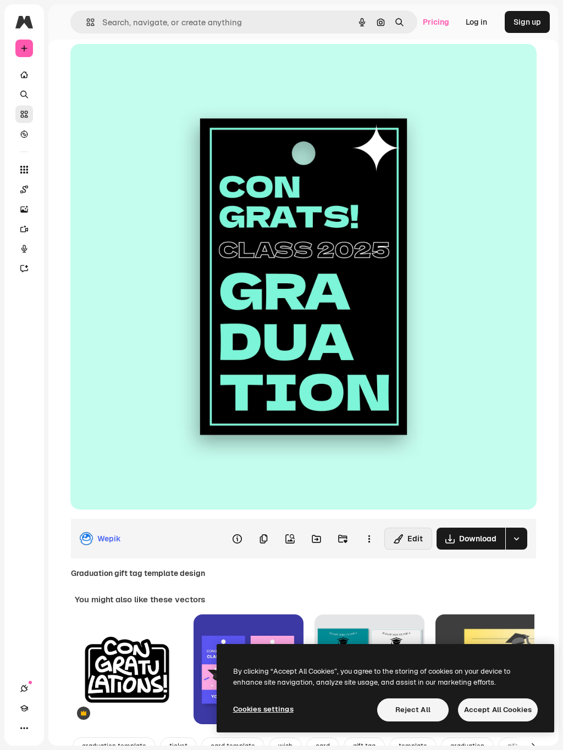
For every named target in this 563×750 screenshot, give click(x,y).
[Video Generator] (24, 229)
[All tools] (24, 169)
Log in (476, 22)
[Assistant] (24, 268)
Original (140, 64)
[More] (24, 728)
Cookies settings (263, 709)
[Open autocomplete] (86, 22)
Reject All (412, 709)
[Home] (24, 74)
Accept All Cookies (498, 709)
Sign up (527, 22)
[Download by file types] (516, 539)
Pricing (436, 22)
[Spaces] (24, 189)
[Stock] (24, 114)
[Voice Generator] (24, 249)
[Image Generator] (24, 209)
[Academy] (24, 708)
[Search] (24, 94)
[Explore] (24, 134)
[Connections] (24, 688)
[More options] (369, 539)
